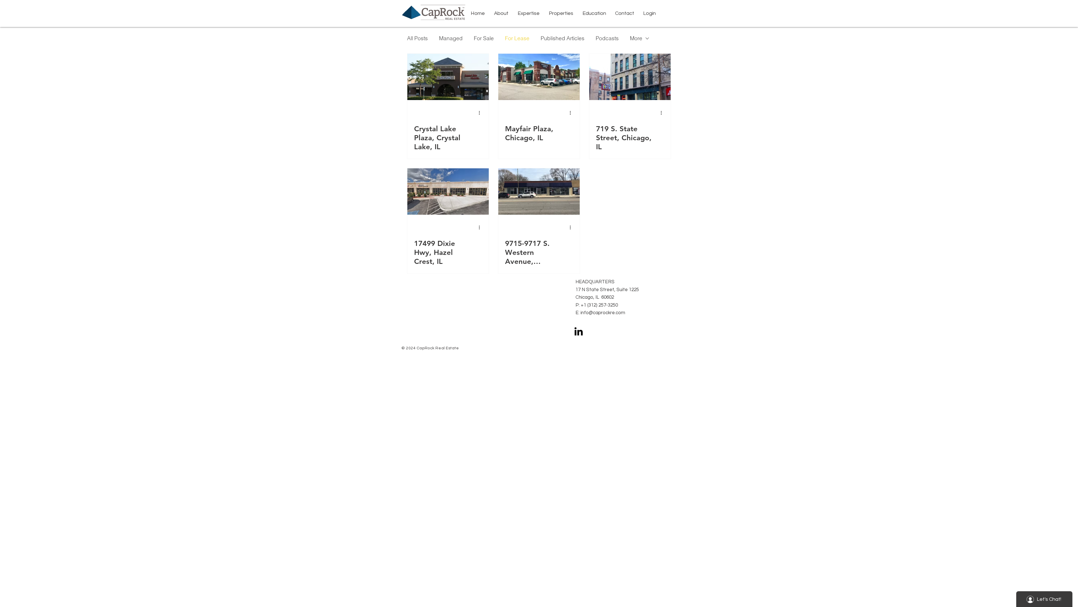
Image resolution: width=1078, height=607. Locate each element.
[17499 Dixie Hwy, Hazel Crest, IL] (448, 191)
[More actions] (481, 112)
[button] (528, 13)
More (636, 38)
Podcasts (607, 38)
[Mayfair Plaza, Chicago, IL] (539, 77)
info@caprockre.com (603, 312)
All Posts (417, 38)
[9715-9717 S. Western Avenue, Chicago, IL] (539, 191)
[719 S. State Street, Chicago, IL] (630, 77)
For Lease (517, 38)
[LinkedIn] (578, 331)
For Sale (484, 38)
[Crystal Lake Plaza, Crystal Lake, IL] (448, 77)
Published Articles (562, 38)
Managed (451, 38)
